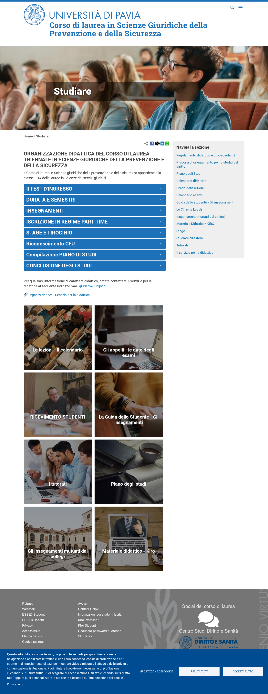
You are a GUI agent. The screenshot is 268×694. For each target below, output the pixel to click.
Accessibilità (31, 631)
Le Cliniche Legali (189, 209)
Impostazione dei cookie (156, 671)
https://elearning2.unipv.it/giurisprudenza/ (128, 562)
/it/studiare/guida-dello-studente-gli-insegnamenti (128, 428)
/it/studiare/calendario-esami (128, 361)
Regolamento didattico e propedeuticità (205, 155)
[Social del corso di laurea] (208, 619)
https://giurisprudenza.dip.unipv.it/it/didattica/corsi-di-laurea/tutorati (57, 495)
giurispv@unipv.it (92, 286)
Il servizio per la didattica (194, 252)
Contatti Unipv (88, 609)
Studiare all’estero (189, 238)
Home (240, 7)
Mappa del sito (32, 636)
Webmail (28, 609)
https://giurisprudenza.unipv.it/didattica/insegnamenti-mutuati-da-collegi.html (57, 562)
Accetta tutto (243, 671)
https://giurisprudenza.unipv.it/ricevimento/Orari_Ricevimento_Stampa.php (57, 428)
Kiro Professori (88, 620)
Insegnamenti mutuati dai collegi (200, 217)
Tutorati (182, 245)
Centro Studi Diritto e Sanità (208, 630)
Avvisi (82, 603)
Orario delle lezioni (190, 188)
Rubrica (27, 603)
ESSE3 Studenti (34, 614)
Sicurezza (85, 636)
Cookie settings (33, 641)
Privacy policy (15, 684)
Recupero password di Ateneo (99, 631)
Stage (180, 231)
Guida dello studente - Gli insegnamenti (205, 202)
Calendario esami (189, 195)
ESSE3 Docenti (33, 620)
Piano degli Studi (188, 173)
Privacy (27, 625)
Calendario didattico (191, 181)
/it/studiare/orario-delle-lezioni (57, 361)
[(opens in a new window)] (152, 143)
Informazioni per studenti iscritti (100, 614)
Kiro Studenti (87, 625)
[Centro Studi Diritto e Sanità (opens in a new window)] (208, 642)
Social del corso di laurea (208, 605)
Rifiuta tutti (199, 671)
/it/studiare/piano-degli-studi (128, 495)
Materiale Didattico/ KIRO (195, 224)
